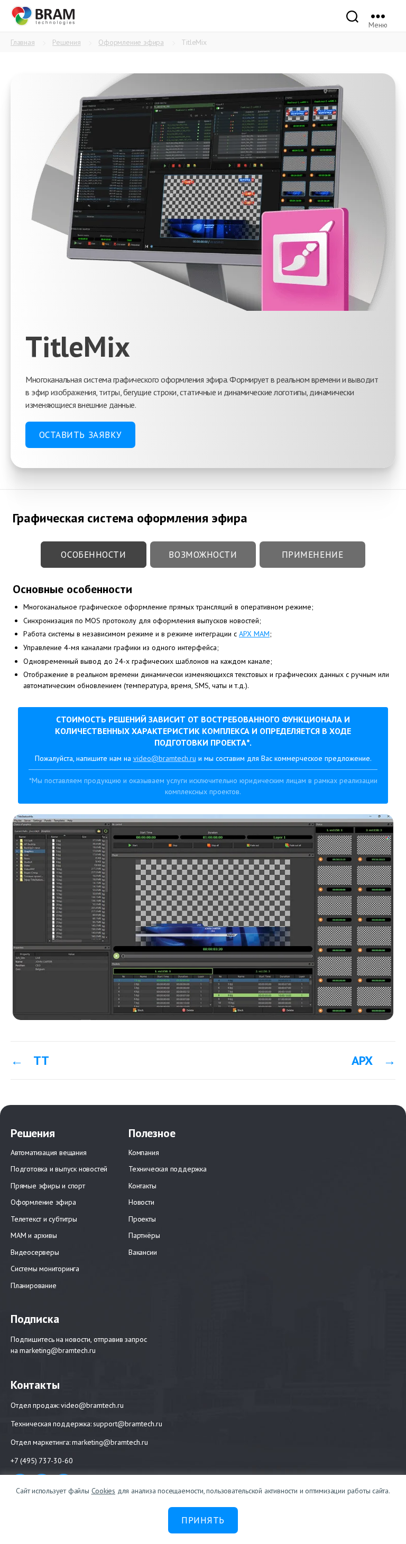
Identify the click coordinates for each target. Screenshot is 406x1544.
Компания (143, 1152)
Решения (66, 42)
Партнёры (144, 1235)
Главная (23, 42)
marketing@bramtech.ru (58, 1350)
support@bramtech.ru (127, 1423)
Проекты (142, 1219)
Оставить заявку (80, 435)
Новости (141, 1202)
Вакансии (142, 1252)
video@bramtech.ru (92, 1405)
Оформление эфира (131, 42)
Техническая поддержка (167, 1169)
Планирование (33, 1285)
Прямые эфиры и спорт (48, 1185)
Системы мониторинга (45, 1268)
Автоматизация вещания (49, 1152)
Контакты (142, 1185)
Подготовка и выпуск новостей (59, 1169)
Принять (203, 1520)
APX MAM (254, 633)
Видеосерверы (35, 1252)
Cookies (103, 1490)
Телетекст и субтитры (44, 1219)
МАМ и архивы (34, 1235)
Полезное (151, 1133)
